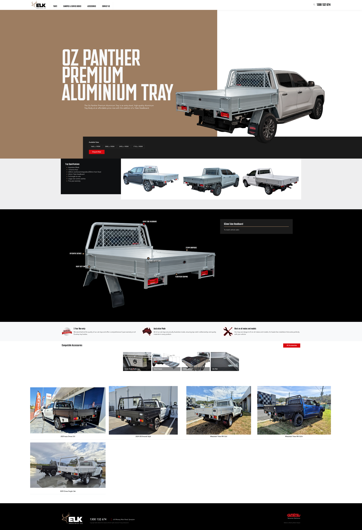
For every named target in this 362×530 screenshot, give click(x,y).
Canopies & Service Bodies (72, 6)
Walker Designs (296, 523)
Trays (55, 6)
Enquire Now (96, 152)
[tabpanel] (256, 227)
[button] (314, 4)
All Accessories (292, 345)
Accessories (91, 6)
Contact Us (106, 6)
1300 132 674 (98, 519)
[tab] (144, 224)
